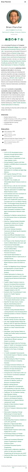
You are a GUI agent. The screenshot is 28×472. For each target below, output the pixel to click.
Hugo (13, 467)
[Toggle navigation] (25, 2)
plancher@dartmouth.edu (14, 30)
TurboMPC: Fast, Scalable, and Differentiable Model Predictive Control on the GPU (15, 182)
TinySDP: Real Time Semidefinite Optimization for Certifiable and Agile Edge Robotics (15, 170)
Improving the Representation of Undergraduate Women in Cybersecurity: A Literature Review (15, 256)
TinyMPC (20, 78)
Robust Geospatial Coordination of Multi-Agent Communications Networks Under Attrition (14, 211)
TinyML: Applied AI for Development (13, 386)
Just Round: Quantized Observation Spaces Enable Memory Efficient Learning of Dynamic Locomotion (15, 339)
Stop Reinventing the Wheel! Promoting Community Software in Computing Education (14, 361)
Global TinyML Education (19, 102)
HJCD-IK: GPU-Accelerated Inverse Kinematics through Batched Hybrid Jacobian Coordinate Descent (13, 154)
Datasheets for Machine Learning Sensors (15, 215)
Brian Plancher (6, 2)
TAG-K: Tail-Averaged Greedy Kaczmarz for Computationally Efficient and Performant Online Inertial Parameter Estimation (15, 205)
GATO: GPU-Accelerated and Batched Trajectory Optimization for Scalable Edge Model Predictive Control (15, 189)
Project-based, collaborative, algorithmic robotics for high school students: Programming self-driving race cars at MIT (15, 451)
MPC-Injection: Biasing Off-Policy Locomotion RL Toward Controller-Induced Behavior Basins (15, 176)
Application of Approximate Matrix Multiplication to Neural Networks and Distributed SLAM (14, 425)
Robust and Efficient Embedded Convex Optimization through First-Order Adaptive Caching (15, 237)
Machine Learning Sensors (11, 384)
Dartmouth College (12, 47)
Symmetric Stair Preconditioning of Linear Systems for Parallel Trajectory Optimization (15, 294)
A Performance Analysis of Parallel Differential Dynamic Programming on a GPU (14, 435)
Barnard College (16, 53)
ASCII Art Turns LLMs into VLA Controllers (15, 186)
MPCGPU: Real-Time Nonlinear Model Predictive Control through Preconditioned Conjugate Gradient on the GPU (15, 288)
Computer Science (6, 57)
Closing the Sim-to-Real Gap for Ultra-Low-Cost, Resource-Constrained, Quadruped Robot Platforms (15, 374)
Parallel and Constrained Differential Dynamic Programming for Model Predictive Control (13, 441)
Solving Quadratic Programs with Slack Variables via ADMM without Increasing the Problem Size (15, 164)
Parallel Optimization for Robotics (10, 104)
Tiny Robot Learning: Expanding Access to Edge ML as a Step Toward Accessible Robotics (15, 327)
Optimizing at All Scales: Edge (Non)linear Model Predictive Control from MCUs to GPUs (15, 262)
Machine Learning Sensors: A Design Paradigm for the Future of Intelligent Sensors (13, 349)
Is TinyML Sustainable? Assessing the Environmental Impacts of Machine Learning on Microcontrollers (15, 355)
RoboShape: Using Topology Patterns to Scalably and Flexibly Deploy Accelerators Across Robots (15, 333)
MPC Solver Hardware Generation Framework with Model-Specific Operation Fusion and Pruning (15, 231)
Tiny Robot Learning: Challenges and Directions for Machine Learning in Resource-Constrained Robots (13, 380)
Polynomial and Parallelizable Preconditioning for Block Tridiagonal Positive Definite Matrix (13, 246)
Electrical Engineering (18, 57)
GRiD (16, 78)
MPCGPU (11, 78)
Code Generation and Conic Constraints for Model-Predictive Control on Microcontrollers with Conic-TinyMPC (15, 195)
